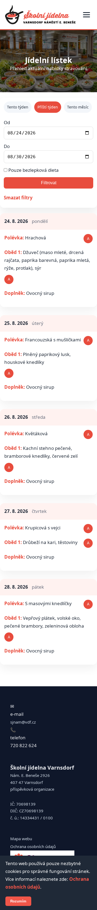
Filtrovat (48, 182)
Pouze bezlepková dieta (33, 170)
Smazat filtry (18, 197)
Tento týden (17, 107)
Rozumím (18, 901)
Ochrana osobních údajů (33, 846)
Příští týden (47, 107)
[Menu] (86, 14)
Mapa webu (21, 838)
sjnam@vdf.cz (23, 722)
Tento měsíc (78, 107)
